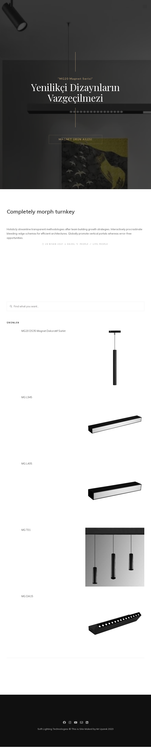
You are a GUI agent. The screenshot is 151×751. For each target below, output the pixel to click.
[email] (81, 723)
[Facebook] (64, 723)
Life (95, 244)
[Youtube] (76, 723)
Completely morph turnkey (41, 211)
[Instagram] (70, 723)
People (84, 244)
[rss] (87, 723)
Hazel (71, 244)
